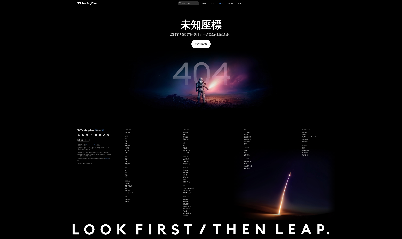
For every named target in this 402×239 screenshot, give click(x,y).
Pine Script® (129, 193)
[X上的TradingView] (78, 134)
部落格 (185, 175)
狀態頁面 (186, 215)
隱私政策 (186, 204)
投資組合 (127, 183)
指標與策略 (247, 161)
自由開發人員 (248, 166)
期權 (126, 188)
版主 (245, 144)
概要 (184, 146)
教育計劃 (305, 155)
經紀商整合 (306, 150)
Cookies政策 (187, 206)
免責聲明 (186, 202)
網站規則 (247, 141)
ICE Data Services (91, 145)
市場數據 (186, 137)
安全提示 (186, 211)
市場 (221, 3)
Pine (126, 152)
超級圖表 (127, 132)
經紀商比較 (186, 150)
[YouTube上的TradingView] (87, 134)
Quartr (107, 159)
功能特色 (186, 132)
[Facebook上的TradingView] (83, 134)
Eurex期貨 (186, 161)
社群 (212, 3)
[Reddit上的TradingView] (108, 134)
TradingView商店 (188, 188)
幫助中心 (186, 177)
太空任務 (186, 172)
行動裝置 (127, 199)
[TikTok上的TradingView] (104, 134)
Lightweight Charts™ (309, 137)
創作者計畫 (247, 139)
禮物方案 (186, 139)
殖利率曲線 (128, 186)
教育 (245, 152)
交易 (245, 150)
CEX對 (127, 148)
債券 (126, 143)
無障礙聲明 (186, 208)
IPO (126, 177)
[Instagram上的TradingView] (91, 134)
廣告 (303, 148)
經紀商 (230, 3)
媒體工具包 (186, 182)
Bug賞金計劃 (187, 213)
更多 (239, 3)
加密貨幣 (127, 146)
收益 (126, 172)
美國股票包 (186, 164)
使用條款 (186, 199)
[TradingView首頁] (87, 3)
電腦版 (127, 202)
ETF (126, 141)
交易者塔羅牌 (187, 190)
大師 (245, 164)
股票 (126, 139)
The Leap (186, 152)
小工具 (304, 132)
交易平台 (305, 141)
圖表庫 (304, 134)
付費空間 (247, 168)
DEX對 (127, 150)
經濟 (126, 170)
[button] (207, 3)
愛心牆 (246, 134)
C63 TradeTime (188, 193)
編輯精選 (247, 155)
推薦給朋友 (247, 137)
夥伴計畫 (305, 152)
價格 (184, 134)
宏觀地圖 (127, 190)
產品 (204, 3)
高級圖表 (305, 139)
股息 (126, 175)
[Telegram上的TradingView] (99, 134)
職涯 (184, 179)
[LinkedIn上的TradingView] (95, 134)
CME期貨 (186, 159)
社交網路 (247, 132)
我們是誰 (186, 170)
